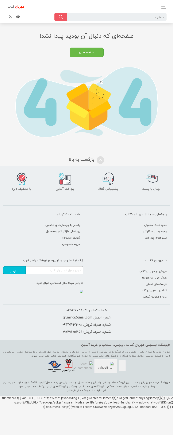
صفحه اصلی (86, 52)
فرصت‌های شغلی (156, 284)
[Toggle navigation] (162, 7)
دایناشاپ (71, 390)
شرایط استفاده (71, 237)
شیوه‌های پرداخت (156, 237)
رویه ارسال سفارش (155, 231)
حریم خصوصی (71, 244)
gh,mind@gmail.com (77, 317)
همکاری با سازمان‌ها (154, 277)
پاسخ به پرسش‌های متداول (62, 225)
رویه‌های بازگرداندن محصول (63, 231)
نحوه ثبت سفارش (155, 225)
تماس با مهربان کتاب (153, 290)
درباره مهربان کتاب (155, 296)
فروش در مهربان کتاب (153, 271)
